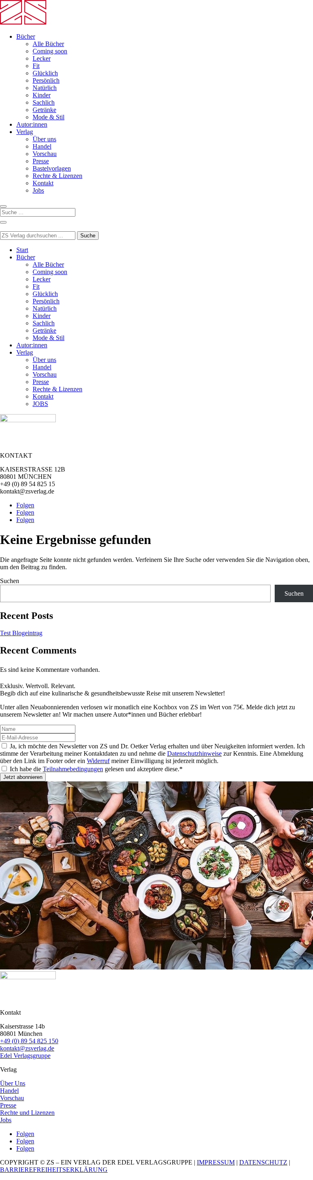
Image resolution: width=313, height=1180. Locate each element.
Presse (41, 161)
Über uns (44, 139)
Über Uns (12, 1083)
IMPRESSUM (216, 1162)
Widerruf (98, 760)
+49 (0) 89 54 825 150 (29, 1040)
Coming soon (50, 51)
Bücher (25, 36)
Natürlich (45, 87)
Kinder (42, 95)
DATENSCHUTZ (263, 1162)
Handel (42, 146)
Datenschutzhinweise (194, 753)
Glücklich (45, 73)
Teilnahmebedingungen (73, 768)
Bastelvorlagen (52, 168)
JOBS (40, 403)
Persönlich (46, 80)
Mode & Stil (48, 117)
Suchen (9, 580)
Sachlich (44, 102)
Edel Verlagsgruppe (25, 1055)
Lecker (42, 58)
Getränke (44, 109)
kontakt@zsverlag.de (27, 1048)
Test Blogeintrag (21, 632)
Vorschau (45, 153)
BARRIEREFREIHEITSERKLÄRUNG (54, 1169)
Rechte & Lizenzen (57, 175)
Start (22, 249)
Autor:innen (31, 124)
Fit (36, 65)
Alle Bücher (48, 43)
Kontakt (43, 183)
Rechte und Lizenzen (27, 1112)
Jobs (38, 190)
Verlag (24, 131)
